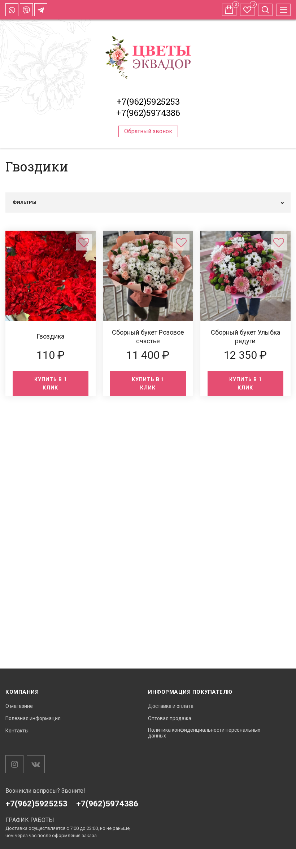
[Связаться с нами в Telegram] (41, 10)
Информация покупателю (190, 692)
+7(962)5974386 (148, 112)
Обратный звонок (148, 131)
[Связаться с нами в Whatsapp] (12, 10)
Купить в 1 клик (50, 383)
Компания (22, 692)
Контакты (17, 730)
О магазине (19, 706)
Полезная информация (33, 718)
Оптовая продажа (169, 718)
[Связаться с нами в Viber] (26, 10)
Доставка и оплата (170, 706)
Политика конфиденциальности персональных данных (204, 733)
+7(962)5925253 (148, 101)
